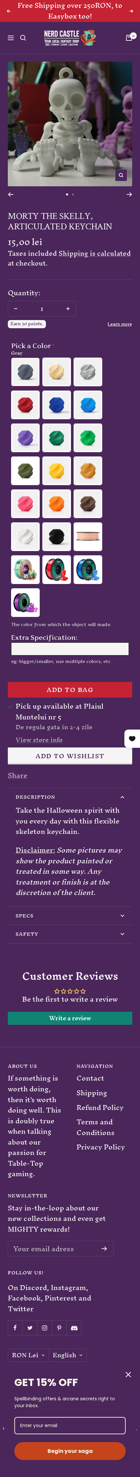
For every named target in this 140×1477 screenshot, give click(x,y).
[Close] (128, 1374)
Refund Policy (100, 1107)
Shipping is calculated (95, 253)
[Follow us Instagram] (44, 1327)
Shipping (92, 1093)
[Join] (104, 1248)
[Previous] (10, 194)
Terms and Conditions (96, 1127)
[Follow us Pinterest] (59, 1327)
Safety (27, 934)
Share (17, 775)
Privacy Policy (101, 1147)
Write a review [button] (70, 1018)
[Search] (23, 38)
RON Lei (25, 1355)
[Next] (129, 194)
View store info (39, 740)
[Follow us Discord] (73, 1327)
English (64, 1355)
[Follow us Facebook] (15, 1327)
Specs (25, 915)
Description (35, 797)
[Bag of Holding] (129, 38)
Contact (90, 1078)
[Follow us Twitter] (29, 1327)
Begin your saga (70, 1451)
